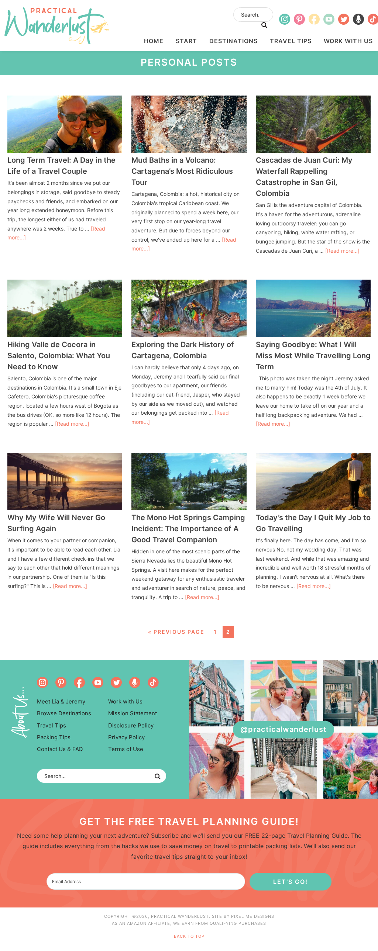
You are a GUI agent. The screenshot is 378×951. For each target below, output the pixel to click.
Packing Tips (54, 737)
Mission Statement (132, 713)
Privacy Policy (126, 737)
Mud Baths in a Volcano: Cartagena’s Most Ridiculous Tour (182, 171)
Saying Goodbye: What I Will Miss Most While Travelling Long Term (313, 355)
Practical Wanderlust (56, 25)
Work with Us (125, 701)
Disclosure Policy (131, 725)
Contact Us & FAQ (60, 749)
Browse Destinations (64, 713)
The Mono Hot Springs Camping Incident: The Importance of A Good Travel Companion (188, 528)
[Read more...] (342, 251)
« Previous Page (176, 632)
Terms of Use (125, 749)
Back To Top (189, 936)
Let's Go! (290, 881)
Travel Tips (51, 725)
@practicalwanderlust (283, 729)
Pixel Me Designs (252, 916)
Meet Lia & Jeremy (61, 701)
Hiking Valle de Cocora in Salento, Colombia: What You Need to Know (58, 355)
